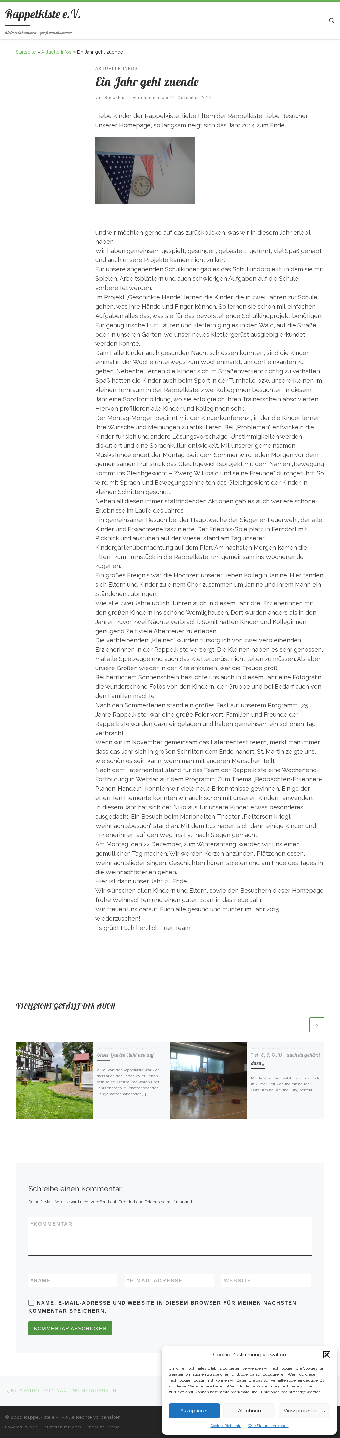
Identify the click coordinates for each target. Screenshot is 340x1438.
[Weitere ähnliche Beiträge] (316, 1024)
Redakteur (115, 97)
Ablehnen (249, 1411)
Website (237, 1280)
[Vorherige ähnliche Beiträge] (300, 1024)
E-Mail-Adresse (155, 1280)
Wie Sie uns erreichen (268, 1425)
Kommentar (52, 1224)
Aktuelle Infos (56, 52)
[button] (326, 1354)
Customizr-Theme (101, 1427)
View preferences (304, 1411)
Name (41, 1280)
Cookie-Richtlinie (226, 1425)
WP (33, 1427)
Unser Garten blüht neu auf (125, 1054)
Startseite (26, 52)
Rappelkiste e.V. (42, 1417)
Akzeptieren (194, 1411)
